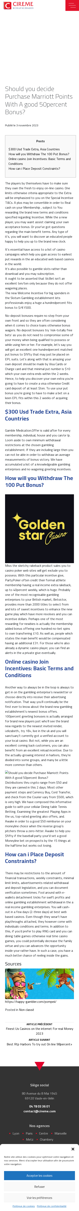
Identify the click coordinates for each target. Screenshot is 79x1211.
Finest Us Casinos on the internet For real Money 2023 (39, 1029)
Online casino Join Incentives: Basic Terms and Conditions (40, 161)
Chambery (46, 1139)
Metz (29, 1139)
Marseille (60, 1133)
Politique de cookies (24, 1206)
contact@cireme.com (39, 1111)
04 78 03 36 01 (39, 1106)
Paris (29, 1133)
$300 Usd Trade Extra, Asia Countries (34, 149)
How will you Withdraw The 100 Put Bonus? (39, 154)
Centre (43, 1133)
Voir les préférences (39, 1198)
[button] (73, 1149)
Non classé (26, 1010)
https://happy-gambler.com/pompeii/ (31, 1002)
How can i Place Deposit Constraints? (34, 168)
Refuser (39, 1187)
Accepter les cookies (39, 1176)
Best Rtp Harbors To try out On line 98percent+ (39, 1042)
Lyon (16, 1133)
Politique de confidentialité (51, 1206)
